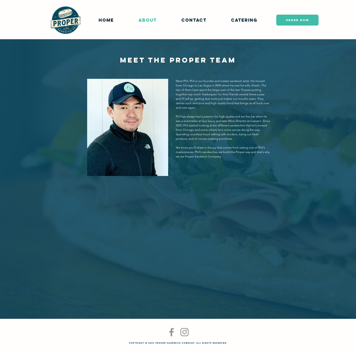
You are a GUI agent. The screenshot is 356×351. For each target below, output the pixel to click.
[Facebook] (171, 332)
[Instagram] (184, 332)
